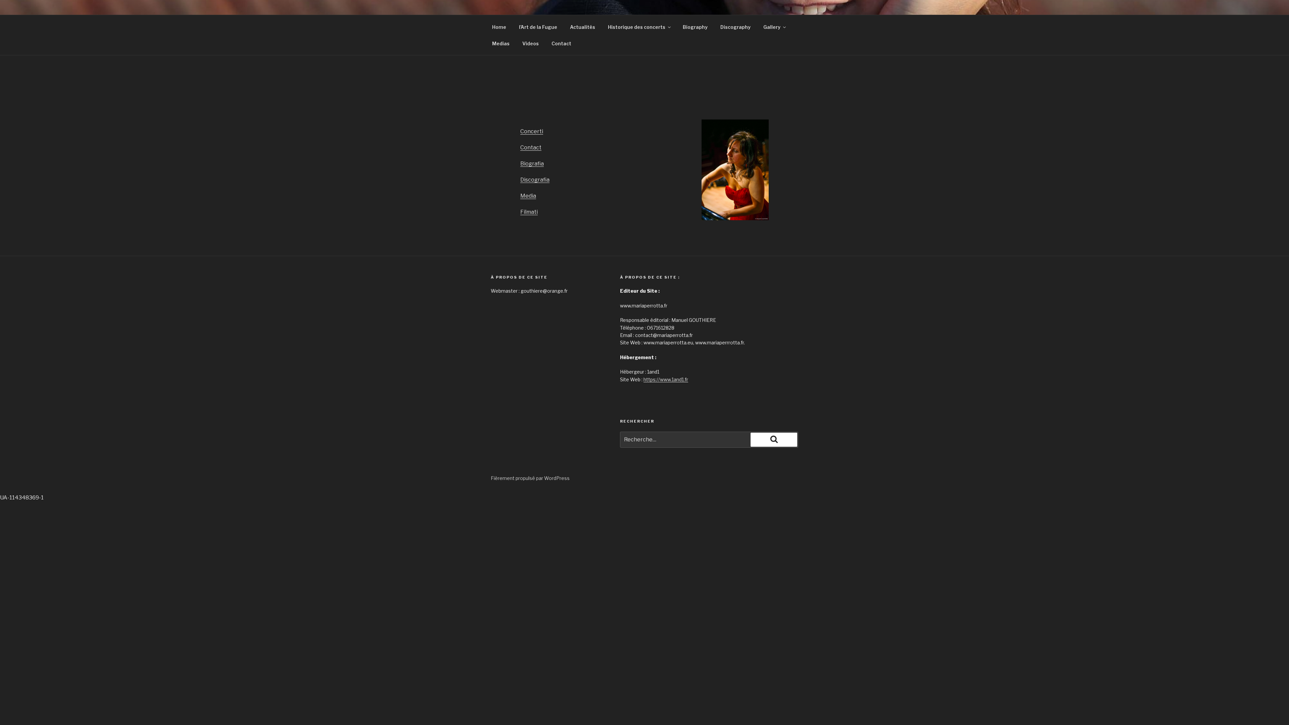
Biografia (532, 163)
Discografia (535, 180)
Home (499, 27)
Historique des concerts (636, 27)
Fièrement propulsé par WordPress (530, 478)
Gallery (771, 27)
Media (528, 196)
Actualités (582, 27)
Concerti (531, 131)
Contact (561, 43)
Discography (735, 27)
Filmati (529, 212)
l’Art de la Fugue (538, 27)
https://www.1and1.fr (665, 379)
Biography (695, 27)
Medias (501, 43)
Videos (530, 43)
